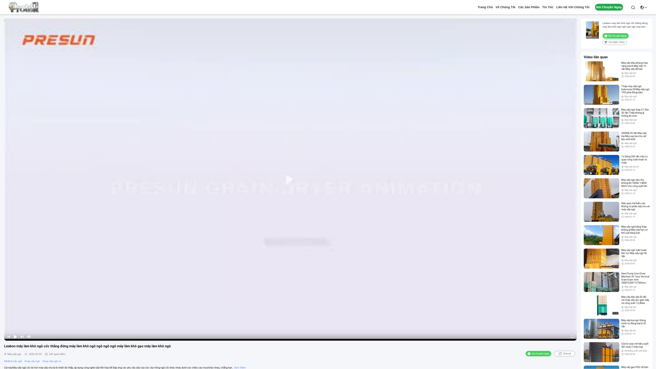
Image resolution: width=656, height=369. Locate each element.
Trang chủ (485, 7)
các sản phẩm (528, 7)
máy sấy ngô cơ (52, 361)
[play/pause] (15, 336)
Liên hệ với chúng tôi (572, 7)
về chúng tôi (505, 7)
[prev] (8, 336)
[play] (290, 179)
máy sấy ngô (33, 361)
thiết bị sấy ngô (13, 361)
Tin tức (548, 7)
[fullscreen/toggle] (572, 336)
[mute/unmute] (29, 336)
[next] (22, 336)
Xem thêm (240, 367)
